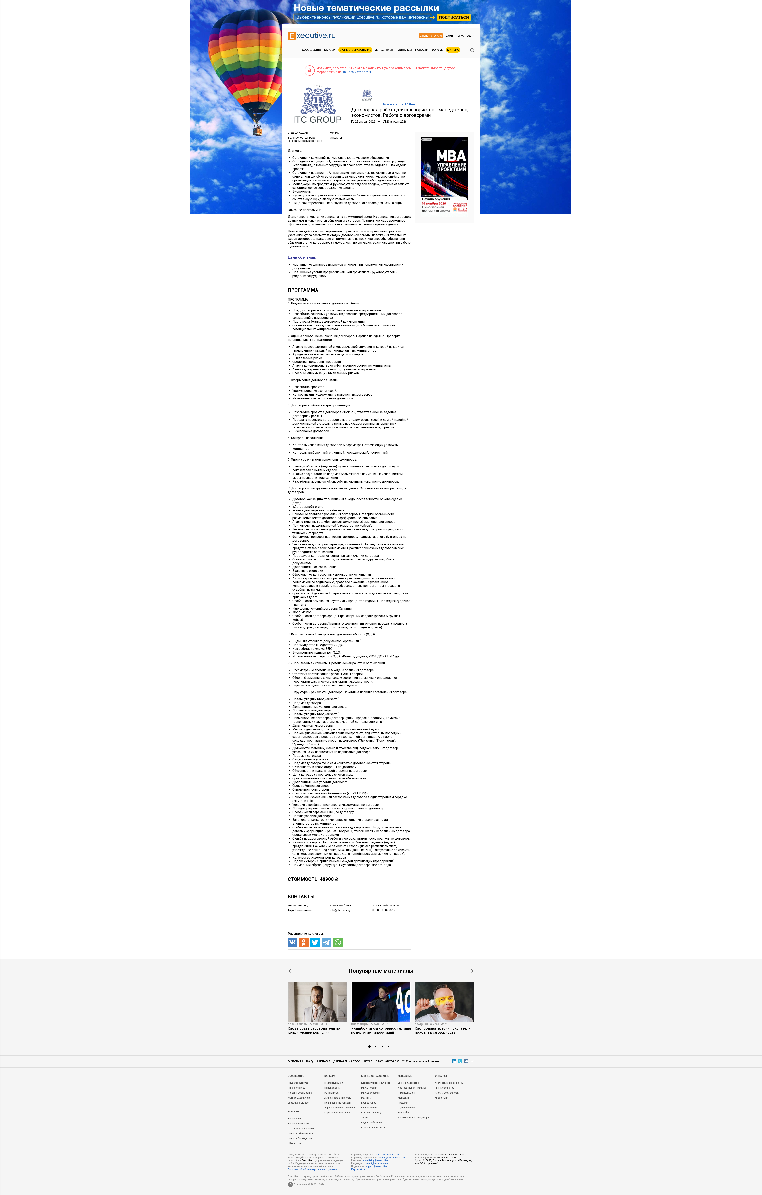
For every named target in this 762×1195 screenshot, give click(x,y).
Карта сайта (358, 1169)
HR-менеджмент (333, 1083)
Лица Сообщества (298, 1083)
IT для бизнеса (406, 1107)
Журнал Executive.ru (299, 1097)
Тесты (364, 1117)
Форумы (437, 49)
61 (446, 1024)
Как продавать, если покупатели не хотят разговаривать (442, 1030)
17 (325, 1024)
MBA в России (369, 1087)
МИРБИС (453, 49)
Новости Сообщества (300, 1138)
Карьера (330, 49)
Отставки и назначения (301, 1128)
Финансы (405, 49)
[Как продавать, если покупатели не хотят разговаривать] (444, 1002)
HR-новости (294, 1143)
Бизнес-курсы (369, 1102)
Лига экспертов (296, 1087)
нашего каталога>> (357, 72)
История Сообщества (300, 1092)
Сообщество (311, 49)
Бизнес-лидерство (408, 1083)
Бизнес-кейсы (369, 1107)
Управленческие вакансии (339, 1107)
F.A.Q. (310, 1061)
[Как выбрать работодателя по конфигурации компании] (317, 1002)
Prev (290, 971)
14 (386, 1024)
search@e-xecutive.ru (387, 1154)
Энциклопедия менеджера (413, 1117)
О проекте (295, 1061)
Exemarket (404, 1112)
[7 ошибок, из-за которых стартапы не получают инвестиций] (381, 1002)
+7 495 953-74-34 (454, 1154)
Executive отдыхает (299, 1102)
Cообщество (296, 1076)
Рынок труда (331, 1092)
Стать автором (431, 35)
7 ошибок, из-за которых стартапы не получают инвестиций (381, 1030)
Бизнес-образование (355, 49)
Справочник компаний (337, 1112)
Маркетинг (404, 1097)
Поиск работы (297, 1024)
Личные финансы (445, 1087)
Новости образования (300, 1133)
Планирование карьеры (337, 1102)
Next (472, 971)
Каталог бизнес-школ (373, 1127)
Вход (449, 35)
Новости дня (295, 1118)
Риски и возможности (447, 1092)
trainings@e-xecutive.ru (392, 1157)
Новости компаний (298, 1123)
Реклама (323, 1061)
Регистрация (465, 35)
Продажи (421, 1024)
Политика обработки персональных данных (312, 1169)
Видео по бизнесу (371, 1122)
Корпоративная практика (412, 1087)
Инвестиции (359, 1024)
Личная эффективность (337, 1097)
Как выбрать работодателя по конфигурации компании (314, 1030)
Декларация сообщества (352, 1061)
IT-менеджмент (406, 1092)
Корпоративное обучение (375, 1083)
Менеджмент (384, 49)
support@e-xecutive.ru (378, 1166)
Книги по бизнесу (371, 1112)
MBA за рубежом (370, 1092)
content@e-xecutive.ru (376, 1163)
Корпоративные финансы (449, 1083)
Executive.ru (308, 1160)
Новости (421, 49)
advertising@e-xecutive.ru (376, 1160)
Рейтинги (366, 1097)
